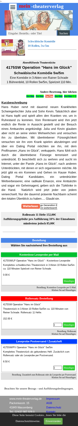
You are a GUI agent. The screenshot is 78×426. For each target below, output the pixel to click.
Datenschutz (53, 407)
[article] (39, 271)
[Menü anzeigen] (13, 7)
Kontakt (50, 411)
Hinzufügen (69, 281)
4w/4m (30, 96)
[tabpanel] (39, 47)
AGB (49, 403)
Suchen (63, 33)
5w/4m (40, 96)
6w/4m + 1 (70, 96)
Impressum (53, 398)
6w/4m (59, 96)
